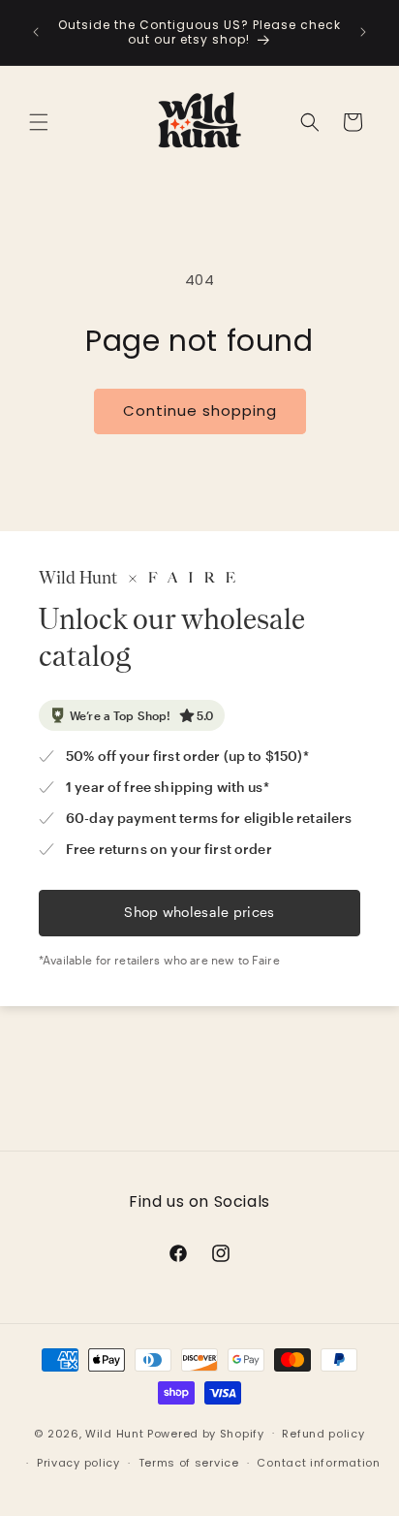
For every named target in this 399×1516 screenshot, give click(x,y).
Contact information (318, 1462)
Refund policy (323, 1433)
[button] (38, 122)
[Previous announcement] (36, 32)
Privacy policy (78, 1462)
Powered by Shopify (205, 1432)
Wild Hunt (114, 1432)
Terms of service (188, 1462)
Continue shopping (200, 410)
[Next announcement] (363, 32)
